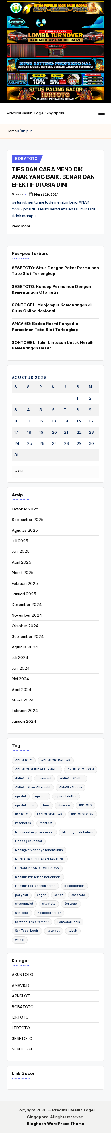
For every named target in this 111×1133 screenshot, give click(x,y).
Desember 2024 (27, 604)
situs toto (49, 904)
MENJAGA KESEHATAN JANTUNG (39, 859)
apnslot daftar (66, 796)
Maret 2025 (23, 572)
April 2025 (21, 562)
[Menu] (101, 113)
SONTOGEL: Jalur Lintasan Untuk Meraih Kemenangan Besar (53, 345)
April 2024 (22, 689)
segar (41, 895)
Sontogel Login (68, 922)
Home (12, 131)
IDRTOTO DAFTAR (49, 814)
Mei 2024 (20, 678)
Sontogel (71, 904)
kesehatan (23, 823)
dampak (64, 805)
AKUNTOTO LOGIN (80, 769)
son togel (22, 913)
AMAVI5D (22, 778)
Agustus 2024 (25, 647)
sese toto (78, 895)
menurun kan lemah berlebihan (38, 877)
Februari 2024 (25, 710)
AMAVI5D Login (70, 787)
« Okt (19, 471)
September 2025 (28, 519)
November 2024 (27, 615)
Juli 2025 (20, 540)
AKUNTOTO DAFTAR (55, 760)
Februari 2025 (25, 583)
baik (46, 805)
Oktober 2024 (25, 625)
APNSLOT (21, 995)
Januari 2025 (24, 593)
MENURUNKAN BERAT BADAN (37, 868)
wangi (19, 940)
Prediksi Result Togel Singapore (36, 113)
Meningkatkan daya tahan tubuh (39, 850)
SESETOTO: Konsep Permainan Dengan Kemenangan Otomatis (51, 289)
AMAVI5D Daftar (72, 778)
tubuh (73, 931)
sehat (58, 895)
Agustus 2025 (25, 530)
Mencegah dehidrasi (77, 832)
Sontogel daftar (49, 913)
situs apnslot (24, 904)
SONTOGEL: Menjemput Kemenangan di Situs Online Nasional (52, 307)
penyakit (21, 895)
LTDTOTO (21, 1027)
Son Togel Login (27, 931)
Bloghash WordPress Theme (55, 1123)
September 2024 (28, 636)
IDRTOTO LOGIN (82, 814)
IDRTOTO (85, 805)
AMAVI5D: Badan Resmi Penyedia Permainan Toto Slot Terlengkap (45, 326)
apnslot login (24, 805)
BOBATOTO (26, 158)
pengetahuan (74, 886)
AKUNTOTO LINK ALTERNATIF (37, 769)
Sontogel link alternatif (32, 922)
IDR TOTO (21, 814)
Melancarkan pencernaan (34, 832)
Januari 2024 (24, 721)
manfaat (46, 823)
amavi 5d (44, 778)
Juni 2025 (21, 551)
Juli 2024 (20, 657)
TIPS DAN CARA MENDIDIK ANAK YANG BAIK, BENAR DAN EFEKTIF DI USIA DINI (53, 177)
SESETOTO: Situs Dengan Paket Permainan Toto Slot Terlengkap (55, 270)
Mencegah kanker (28, 841)
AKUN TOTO (23, 760)
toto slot (54, 931)
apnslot (20, 796)
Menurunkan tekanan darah (35, 886)
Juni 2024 (21, 668)
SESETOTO (22, 1038)
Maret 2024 (23, 700)
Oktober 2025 (25, 509)
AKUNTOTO (22, 974)
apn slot (41, 796)
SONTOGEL (22, 1049)
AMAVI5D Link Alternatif (32, 787)
